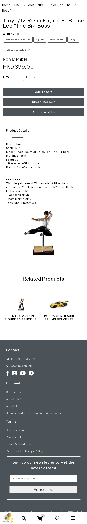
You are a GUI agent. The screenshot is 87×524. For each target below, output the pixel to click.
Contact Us (13, 392)
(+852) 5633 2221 (23, 358)
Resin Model (56, 39)
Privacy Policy (15, 437)
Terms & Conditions (19, 444)
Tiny (73, 39)
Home (6, 5)
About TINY (13, 399)
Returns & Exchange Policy (24, 451)
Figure (40, 39)
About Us (12, 406)
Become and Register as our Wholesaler (34, 413)
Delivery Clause (16, 430)
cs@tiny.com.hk (21, 365)
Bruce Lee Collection (17, 39)
